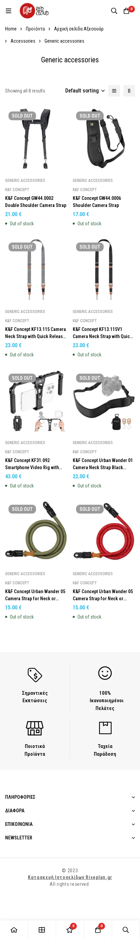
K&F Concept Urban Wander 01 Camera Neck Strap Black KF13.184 (103, 467)
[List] (114, 91)
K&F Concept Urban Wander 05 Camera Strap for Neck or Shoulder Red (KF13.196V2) (103, 598)
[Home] (14, 929)
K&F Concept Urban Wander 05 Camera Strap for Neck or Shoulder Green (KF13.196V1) (35, 598)
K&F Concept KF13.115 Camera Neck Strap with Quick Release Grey (35, 336)
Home (11, 29)
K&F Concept (17, 189)
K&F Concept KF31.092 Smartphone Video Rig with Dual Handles (32, 467)
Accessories (23, 41)
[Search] (114, 10)
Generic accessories (25, 180)
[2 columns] (129, 91)
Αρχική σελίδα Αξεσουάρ (79, 29)
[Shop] (42, 929)
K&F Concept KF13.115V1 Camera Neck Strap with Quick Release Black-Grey (102, 336)
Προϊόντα (35, 29)
